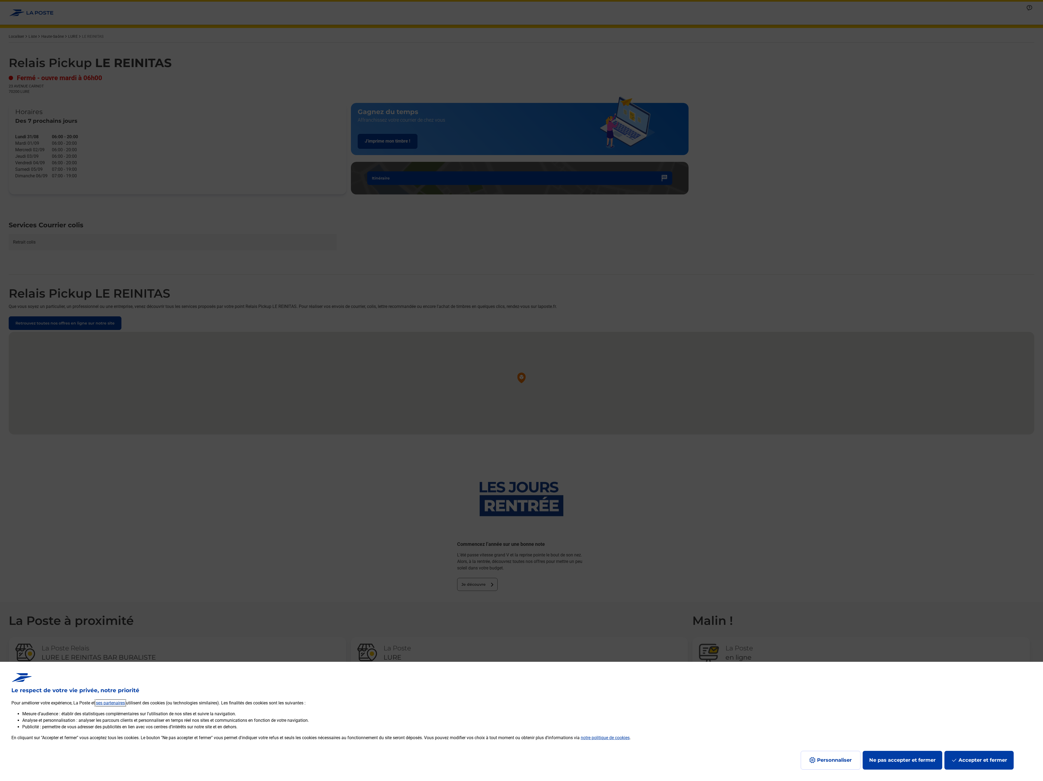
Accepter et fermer (983, 760)
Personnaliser (834, 760)
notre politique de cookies (605, 737)
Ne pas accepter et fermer (902, 760)
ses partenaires (110, 703)
